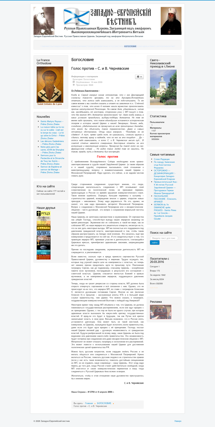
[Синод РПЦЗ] (44, 213)
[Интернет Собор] (44, 247)
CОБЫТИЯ (52, 46)
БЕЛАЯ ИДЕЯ (141, 46)
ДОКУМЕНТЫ (62, 46)
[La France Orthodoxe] (50, 85)
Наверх (178, 420)
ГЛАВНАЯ (44, 46)
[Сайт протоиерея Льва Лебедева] (44, 256)
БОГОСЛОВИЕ (130, 46)
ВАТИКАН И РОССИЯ (109, 46)
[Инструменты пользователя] (139, 77)
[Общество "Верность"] (44, 232)
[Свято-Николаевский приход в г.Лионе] (163, 87)
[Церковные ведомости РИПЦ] (44, 222)
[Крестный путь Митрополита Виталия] (160, 311)
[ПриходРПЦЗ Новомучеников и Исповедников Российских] (44, 242)
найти (154, 242)
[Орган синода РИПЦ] (44, 217)
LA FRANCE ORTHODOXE (157, 46)
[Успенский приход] (44, 251)
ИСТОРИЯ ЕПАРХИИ (76, 46)
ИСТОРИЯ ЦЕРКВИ (92, 46)
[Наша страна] (44, 227)
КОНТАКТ (171, 46)
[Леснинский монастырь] (44, 237)
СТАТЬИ (121, 46)
